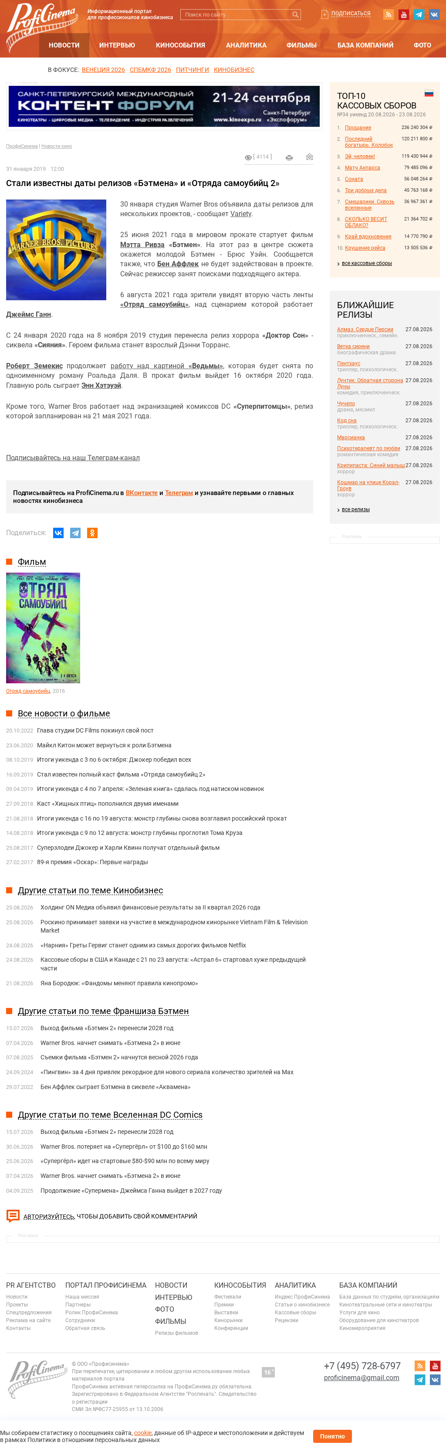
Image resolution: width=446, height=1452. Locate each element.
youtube (404, 14)
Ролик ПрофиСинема (91, 1313)
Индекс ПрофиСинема (302, 1297)
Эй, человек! (360, 156)
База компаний (366, 45)
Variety (240, 214)
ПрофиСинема (22, 146)
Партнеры (78, 1305)
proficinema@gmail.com (361, 1378)
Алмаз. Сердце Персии (365, 329)
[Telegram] (75, 533)
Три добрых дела (366, 190)
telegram (419, 14)
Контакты (18, 1328)
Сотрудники (80, 1320)
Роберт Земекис (34, 366)
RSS (388, 14)
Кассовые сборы (295, 1313)
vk (434, 14)
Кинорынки (228, 1320)
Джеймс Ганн (28, 314)
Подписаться (351, 13)
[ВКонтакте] (58, 533)
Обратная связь (85, 1328)
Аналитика (246, 45)
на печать (289, 157)
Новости (64, 45)
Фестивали (227, 1297)
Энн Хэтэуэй (101, 385)
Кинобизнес (234, 69)
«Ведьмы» (206, 366)
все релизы (356, 509)
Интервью (117, 45)
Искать (295, 14)
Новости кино (56, 146)
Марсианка (351, 437)
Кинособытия (180, 45)
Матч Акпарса (362, 168)
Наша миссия (82, 1297)
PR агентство (31, 1285)
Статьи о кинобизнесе (302, 1305)
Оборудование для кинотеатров (379, 1320)
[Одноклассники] (92, 533)
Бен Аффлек (178, 264)
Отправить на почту (309, 156)
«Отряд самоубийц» (154, 304)
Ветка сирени (353, 346)
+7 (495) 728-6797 (362, 1365)
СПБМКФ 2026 (150, 69)
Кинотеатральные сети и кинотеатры (385, 1305)
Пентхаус (348, 363)
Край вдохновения (368, 237)
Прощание (358, 128)
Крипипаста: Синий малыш (371, 465)
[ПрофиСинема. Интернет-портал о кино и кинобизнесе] (42, 18)
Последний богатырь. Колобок (369, 142)
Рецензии (286, 1320)
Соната (354, 179)
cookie (143, 1432)
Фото (422, 45)
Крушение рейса (365, 248)
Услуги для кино (359, 1313)
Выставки (226, 1313)
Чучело (346, 403)
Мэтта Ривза (142, 245)
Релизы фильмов (176, 1333)
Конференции (231, 1328)
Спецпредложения (29, 1313)
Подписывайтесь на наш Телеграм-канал (73, 458)
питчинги (192, 69)
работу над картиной (150, 366)
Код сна (347, 420)
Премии (224, 1305)
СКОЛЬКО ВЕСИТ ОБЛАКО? (366, 222)
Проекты (17, 1305)
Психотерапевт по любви (368, 448)
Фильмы (302, 45)
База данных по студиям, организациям (389, 1297)
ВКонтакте (142, 493)
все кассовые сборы (367, 263)
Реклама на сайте (28, 1320)
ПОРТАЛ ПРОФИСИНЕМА (105, 1285)
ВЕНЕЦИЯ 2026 (103, 69)
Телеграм (179, 493)
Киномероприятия (362, 1328)
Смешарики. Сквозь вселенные (370, 205)
